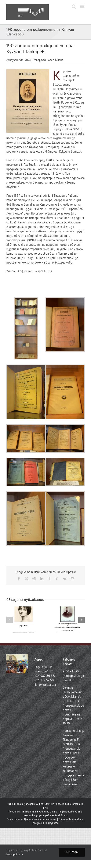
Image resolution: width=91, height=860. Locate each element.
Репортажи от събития (48, 60)
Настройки (13, 854)
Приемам (72, 852)
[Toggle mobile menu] (82, 6)
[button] (9, 620)
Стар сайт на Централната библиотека (31, 819)
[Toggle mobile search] (74, 6)
